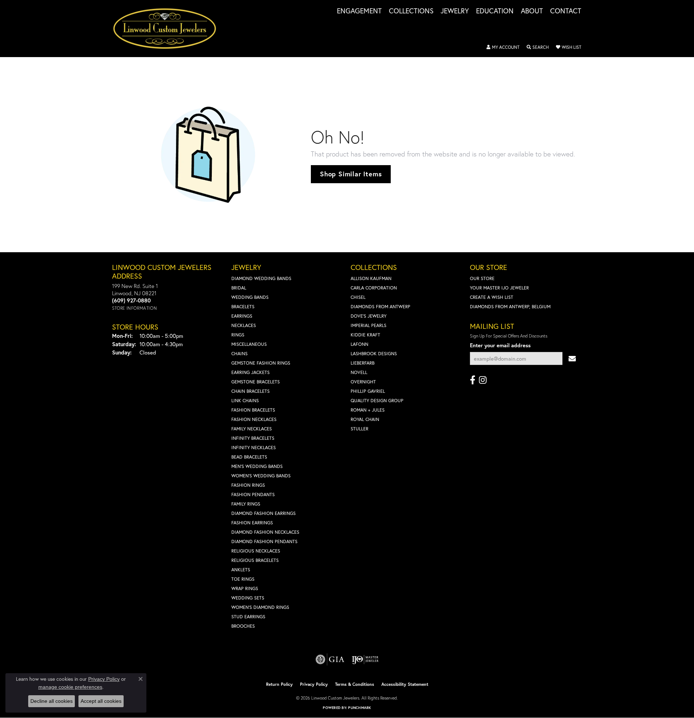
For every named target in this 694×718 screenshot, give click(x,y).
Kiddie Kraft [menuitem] (365, 335)
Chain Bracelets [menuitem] (250, 391)
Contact (565, 11)
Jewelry (455, 11)
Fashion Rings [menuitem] (248, 485)
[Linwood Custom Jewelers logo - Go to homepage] (168, 28)
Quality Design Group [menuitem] (377, 400)
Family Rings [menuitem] (245, 504)
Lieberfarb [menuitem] (362, 363)
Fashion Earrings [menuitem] (252, 523)
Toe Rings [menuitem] (242, 579)
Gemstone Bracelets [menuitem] (255, 382)
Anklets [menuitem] (240, 570)
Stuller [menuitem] (359, 429)
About (532, 11)
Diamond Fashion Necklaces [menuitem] (265, 532)
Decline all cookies (51, 701)
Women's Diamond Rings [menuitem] (260, 607)
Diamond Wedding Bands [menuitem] (261, 278)
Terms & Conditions (354, 684)
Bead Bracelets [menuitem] (249, 457)
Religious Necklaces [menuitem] (255, 551)
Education (495, 11)
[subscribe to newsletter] (572, 358)
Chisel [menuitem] (358, 297)
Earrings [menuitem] (241, 316)
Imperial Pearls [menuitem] (368, 325)
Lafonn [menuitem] (359, 344)
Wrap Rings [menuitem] (244, 588)
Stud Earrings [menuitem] (248, 617)
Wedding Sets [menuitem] (247, 598)
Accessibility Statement (404, 684)
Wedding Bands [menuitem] (250, 297)
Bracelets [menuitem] (242, 307)
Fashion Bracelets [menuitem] (253, 410)
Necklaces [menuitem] (243, 325)
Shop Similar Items (351, 173)
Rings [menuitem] (237, 335)
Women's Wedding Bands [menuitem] (261, 476)
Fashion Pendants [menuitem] (253, 494)
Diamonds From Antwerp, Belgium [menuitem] (510, 307)
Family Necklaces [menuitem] (251, 429)
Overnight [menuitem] (363, 382)
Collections (411, 11)
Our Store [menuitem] (482, 278)
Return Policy (279, 684)
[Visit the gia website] (330, 659)
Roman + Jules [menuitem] (368, 410)
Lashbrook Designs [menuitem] (374, 354)
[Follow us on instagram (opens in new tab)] (483, 380)
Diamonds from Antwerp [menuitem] (380, 307)
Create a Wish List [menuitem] (491, 297)
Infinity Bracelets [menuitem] (252, 438)
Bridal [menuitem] (238, 288)
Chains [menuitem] (239, 354)
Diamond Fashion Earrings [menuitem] (263, 513)
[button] (503, 47)
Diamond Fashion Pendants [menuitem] (264, 541)
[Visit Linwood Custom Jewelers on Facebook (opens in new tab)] (472, 380)
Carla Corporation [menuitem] (374, 288)
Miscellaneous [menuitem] (249, 344)
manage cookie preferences (70, 687)
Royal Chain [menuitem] (365, 419)
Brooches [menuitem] (243, 626)
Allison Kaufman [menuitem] (371, 278)
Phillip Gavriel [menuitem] (368, 391)
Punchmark (359, 707)
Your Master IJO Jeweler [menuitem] (499, 288)
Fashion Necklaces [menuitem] (254, 419)
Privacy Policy (314, 684)
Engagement (359, 11)
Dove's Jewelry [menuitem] (368, 316)
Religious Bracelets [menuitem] (255, 560)
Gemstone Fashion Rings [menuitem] (260, 363)
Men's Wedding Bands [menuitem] (257, 466)
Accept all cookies (101, 701)
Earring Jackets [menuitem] (250, 372)
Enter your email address (500, 345)
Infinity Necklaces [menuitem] (253, 447)
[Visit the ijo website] (365, 659)
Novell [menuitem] (359, 372)
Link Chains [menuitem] (245, 400)
